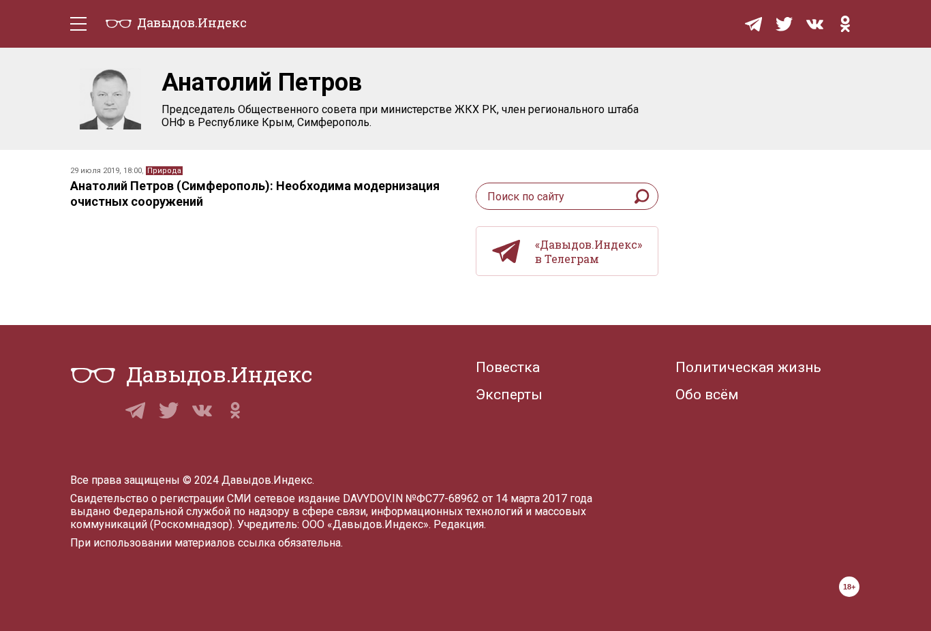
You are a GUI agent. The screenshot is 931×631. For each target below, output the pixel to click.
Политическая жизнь (748, 367)
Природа (164, 170)
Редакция (458, 524)
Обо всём (707, 394)
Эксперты (509, 394)
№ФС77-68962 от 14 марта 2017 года (499, 498)
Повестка (508, 367)
